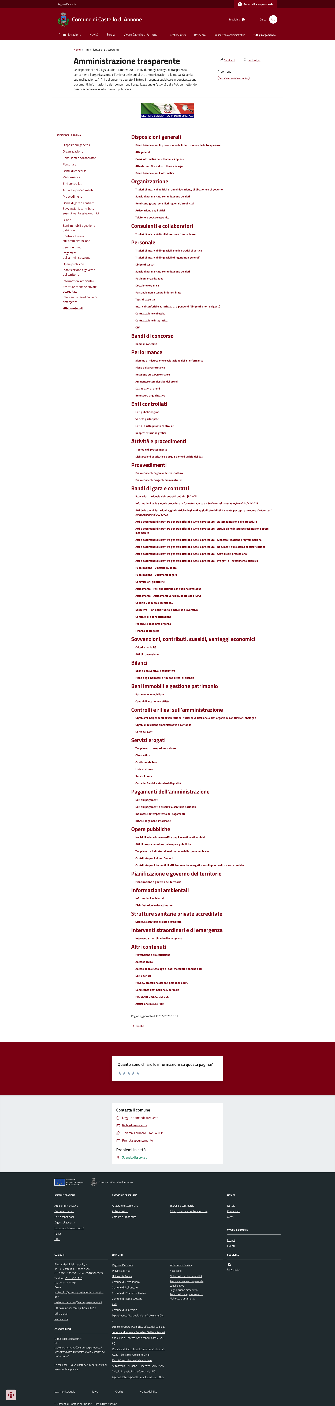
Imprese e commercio (182, 1205)
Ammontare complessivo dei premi (156, 381)
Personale (143, 242)
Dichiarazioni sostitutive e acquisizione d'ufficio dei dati (169, 456)
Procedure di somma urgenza (153, 624)
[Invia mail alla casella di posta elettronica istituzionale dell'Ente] (78, 1292)
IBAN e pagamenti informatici (153, 821)
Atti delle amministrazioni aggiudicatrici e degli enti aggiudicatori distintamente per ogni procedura (203, 512)
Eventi (231, 1246)
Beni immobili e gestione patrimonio (174, 686)
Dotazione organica (147, 285)
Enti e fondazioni (64, 1217)
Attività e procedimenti (158, 441)
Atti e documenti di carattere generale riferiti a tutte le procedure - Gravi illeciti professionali (191, 554)
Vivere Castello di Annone (140, 34)
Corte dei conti (144, 732)
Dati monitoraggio (64, 1391)
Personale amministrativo (69, 1228)
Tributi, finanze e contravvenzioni (188, 1211)
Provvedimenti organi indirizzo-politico (159, 473)
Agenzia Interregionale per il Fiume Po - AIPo (138, 1377)
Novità (94, 34)
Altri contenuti (148, 946)
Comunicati (233, 1211)
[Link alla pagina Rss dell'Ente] (229, 1264)
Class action (142, 755)
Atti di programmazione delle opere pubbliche (163, 844)
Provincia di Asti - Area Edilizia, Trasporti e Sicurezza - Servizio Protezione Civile (138, 1352)
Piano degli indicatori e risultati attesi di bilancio (164, 678)
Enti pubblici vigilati (147, 412)
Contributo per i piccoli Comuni (154, 858)
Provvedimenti (149, 464)
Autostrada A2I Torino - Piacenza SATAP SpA (138, 1366)
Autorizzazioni (120, 1211)
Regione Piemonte (67, 4)
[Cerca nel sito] (271, 19)
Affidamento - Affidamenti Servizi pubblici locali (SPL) (168, 596)
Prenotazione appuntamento (186, 1294)
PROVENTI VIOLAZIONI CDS (152, 997)
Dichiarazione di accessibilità (186, 1276)
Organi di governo (64, 1222)
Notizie (231, 1205)
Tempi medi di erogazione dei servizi (157, 748)
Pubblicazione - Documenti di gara (156, 575)
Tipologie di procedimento (151, 449)
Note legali (176, 1271)
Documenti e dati (64, 1211)
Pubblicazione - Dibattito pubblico (156, 568)
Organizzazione (149, 181)
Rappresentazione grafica (150, 433)
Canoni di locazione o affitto (152, 701)
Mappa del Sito (148, 1391)
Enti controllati (149, 403)
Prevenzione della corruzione (152, 955)
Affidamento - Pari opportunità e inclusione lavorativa (168, 589)
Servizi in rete (143, 776)
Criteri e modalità (145, 647)
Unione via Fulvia (122, 1276)
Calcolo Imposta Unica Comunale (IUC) (134, 1371)
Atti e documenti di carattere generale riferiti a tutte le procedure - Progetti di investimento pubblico (196, 561)
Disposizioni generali (156, 136)
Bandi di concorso (152, 335)
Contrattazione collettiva (150, 313)
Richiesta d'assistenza (182, 1298)
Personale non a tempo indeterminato (158, 292)
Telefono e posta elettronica (152, 217)
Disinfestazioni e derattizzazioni (154, 905)
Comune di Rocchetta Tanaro (129, 1293)
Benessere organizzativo (150, 395)
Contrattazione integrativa (151, 320)
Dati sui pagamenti (146, 800)
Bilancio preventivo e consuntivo (155, 671)
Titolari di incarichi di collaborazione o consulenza (165, 234)
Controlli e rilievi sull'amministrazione (177, 709)
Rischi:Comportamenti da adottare (132, 1360)
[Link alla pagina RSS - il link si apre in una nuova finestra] (244, 19)
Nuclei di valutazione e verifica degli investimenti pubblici (170, 837)
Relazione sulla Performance (152, 374)
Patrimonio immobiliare (149, 694)
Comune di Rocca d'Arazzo (127, 1299)
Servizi (111, 34)
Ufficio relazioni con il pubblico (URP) (75, 1308)
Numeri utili (61, 1319)
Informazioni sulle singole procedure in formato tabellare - (196, 503)
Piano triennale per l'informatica (154, 173)
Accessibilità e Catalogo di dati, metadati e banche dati (168, 969)
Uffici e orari (61, 1313)
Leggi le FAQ (177, 1285)
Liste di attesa (144, 769)
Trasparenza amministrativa (229, 35)
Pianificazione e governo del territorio (176, 873)
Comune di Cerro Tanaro (126, 1282)
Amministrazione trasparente (186, 1281)
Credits (119, 1391)
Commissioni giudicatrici (150, 582)
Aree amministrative (66, 1205)
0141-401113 (73, 1278)
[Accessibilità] (11, 1395)
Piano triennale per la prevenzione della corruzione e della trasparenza (178, 145)
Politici (58, 1233)
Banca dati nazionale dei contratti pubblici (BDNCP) (166, 496)
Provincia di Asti (121, 1271)
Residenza (200, 35)
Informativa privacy (181, 1265)
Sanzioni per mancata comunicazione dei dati (162, 196)
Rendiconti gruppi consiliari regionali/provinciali (164, 203)
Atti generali (142, 152)
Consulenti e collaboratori (162, 225)
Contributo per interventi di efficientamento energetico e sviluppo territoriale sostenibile (189, 865)
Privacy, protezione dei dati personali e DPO (161, 983)
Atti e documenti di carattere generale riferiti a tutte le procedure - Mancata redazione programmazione (198, 540)
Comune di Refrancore (125, 1287)
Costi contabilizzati (146, 762)
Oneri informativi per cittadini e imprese (159, 159)
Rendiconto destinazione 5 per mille (157, 990)
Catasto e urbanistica (124, 1217)
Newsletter (233, 1269)
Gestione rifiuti (178, 35)
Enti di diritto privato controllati (154, 426)
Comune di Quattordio (124, 1310)
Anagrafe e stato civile (125, 1205)
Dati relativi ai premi (147, 388)
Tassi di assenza (145, 299)
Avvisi (230, 1217)
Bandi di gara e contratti (160, 488)
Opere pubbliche (150, 829)
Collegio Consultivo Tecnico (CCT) (155, 603)
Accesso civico (144, 962)
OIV (137, 327)
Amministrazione (70, 34)
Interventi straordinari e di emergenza (177, 930)
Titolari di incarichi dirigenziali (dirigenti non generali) (167, 257)
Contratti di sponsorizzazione (153, 617)
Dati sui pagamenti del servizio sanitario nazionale (165, 807)
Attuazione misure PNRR (150, 1004)
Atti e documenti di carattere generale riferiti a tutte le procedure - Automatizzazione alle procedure (196, 521)
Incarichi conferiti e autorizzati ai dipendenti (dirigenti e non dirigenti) (177, 306)
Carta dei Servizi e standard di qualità (158, 783)
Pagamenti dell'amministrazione (170, 791)
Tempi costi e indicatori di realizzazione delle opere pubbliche (172, 851)
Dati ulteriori (143, 976)
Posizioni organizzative (149, 278)
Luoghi (231, 1240)
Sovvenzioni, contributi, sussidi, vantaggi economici (193, 639)
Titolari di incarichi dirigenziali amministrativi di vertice (168, 250)
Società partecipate (147, 419)
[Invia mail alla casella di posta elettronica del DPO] (72, 1339)
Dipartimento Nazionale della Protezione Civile (138, 1318)
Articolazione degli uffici (150, 210)
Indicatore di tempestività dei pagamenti (160, 814)
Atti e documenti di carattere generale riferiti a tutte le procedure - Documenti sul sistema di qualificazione (200, 547)
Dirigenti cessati (145, 264)
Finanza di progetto (147, 631)
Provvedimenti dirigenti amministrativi (158, 480)
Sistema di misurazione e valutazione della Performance (169, 360)
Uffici (57, 1239)
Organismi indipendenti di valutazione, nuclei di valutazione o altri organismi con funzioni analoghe (195, 718)
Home (77, 49)
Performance (146, 352)
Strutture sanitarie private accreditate (176, 913)
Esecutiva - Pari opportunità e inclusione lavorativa (166, 610)
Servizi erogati (148, 740)
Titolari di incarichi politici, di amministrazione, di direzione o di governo (179, 189)
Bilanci (139, 662)
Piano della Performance (150, 367)
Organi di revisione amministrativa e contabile (163, 725)
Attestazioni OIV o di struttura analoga (159, 166)
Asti (114, 1304)
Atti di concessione (147, 654)
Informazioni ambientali (160, 890)
